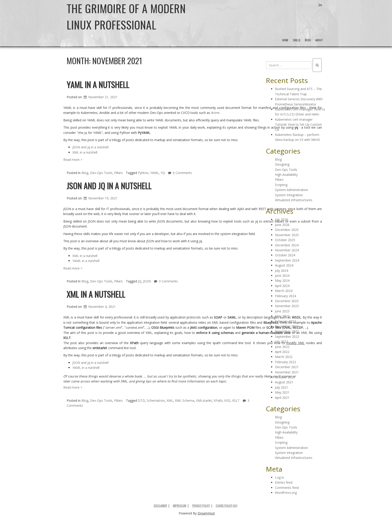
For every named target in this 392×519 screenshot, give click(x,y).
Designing (282, 164)
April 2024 (282, 286)
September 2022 (287, 336)
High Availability (286, 174)
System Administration (291, 190)
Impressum (179, 505)
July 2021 (281, 387)
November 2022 (287, 331)
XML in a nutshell (84, 152)
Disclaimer (160, 505)
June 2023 (282, 311)
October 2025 (285, 240)
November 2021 (287, 372)
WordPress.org (286, 492)
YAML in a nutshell (98, 84)
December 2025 (287, 230)
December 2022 (287, 326)
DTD (141, 400)
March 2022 (283, 357)
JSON (147, 281)
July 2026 (281, 219)
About (319, 40)
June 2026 (282, 225)
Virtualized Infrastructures (293, 200)
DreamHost (206, 513)
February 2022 (285, 362)
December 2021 (287, 367)
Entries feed (283, 482)
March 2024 (283, 291)
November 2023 (287, 306)
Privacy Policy (201, 505)
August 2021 (284, 382)
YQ (163, 173)
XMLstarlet (204, 400)
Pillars (118, 400)
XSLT (236, 400)
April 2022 (282, 352)
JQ (139, 281)
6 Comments (182, 173)
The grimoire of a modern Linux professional (126, 16)
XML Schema (184, 400)
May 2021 (282, 392)
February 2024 (285, 296)
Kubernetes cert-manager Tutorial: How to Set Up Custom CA (298, 124)
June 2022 (282, 347)
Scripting (281, 185)
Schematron (156, 400)
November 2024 (287, 250)
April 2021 (282, 397)
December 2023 (287, 301)
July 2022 (281, 341)
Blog (308, 40)
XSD (227, 400)
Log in (279, 477)
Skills (296, 40)
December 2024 (287, 245)
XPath (218, 400)
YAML (154, 173)
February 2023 (285, 321)
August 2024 (284, 265)
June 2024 (282, 275)
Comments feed (287, 487)
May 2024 (282, 280)
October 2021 (285, 377)
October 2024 (285, 255)
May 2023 (282, 316)
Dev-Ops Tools (101, 400)
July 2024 (281, 270)
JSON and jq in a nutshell (90, 147)
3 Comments (168, 281)
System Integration (289, 195)
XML (170, 400)
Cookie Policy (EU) (226, 505)
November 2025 (287, 235)
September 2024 (287, 260)
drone (215, 112)
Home (285, 40)
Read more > (72, 159)
